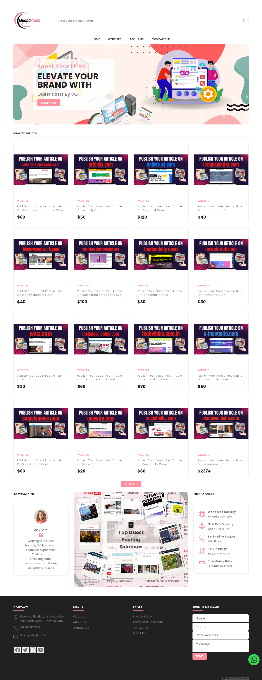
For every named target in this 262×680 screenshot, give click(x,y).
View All (131, 484)
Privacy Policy (142, 616)
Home (96, 39)
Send (199, 656)
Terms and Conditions (148, 622)
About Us (136, 39)
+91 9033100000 (30, 627)
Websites (114, 39)
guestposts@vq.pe (33, 635)
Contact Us (161, 39)
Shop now (49, 103)
